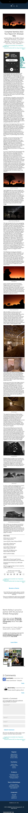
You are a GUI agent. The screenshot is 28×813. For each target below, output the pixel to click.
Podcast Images (14, 756)
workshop (19, 43)
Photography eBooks (14, 777)
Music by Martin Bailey (8, 553)
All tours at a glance (14, 784)
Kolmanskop (15, 42)
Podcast (22, 38)
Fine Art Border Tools (14, 775)
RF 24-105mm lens (14, 260)
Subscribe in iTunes (8, 559)
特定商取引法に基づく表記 (14, 802)
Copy (20, 572)
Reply (22, 683)
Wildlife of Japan (14, 764)
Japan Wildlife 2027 (14, 788)
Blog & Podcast (14, 754)
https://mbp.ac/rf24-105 (9, 548)
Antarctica (14, 767)
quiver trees (9, 43)
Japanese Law (14, 798)
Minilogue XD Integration (14, 776)
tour (14, 43)
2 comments (20, 39)
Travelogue (7, 39)
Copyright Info (14, 797)
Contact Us (14, 795)
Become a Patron (14, 588)
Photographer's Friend (14, 774)
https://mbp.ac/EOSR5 (16, 541)
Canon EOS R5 (18, 225)
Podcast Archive (14, 755)
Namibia (21, 42)
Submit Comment (9, 730)
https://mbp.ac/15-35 (8, 544)
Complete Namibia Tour (17, 41)
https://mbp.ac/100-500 (9, 551)
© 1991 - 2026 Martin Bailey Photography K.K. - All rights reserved (14, 807)
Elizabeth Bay (7, 42)
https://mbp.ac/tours (8, 539)
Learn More (14, 642)
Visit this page (6, 566)
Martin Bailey (8, 38)
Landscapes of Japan (14, 765)
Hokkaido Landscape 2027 (14, 786)
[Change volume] (17, 70)
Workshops (13, 39)
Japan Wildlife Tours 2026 (14, 785)
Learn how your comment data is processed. (14, 733)
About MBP (14, 794)
